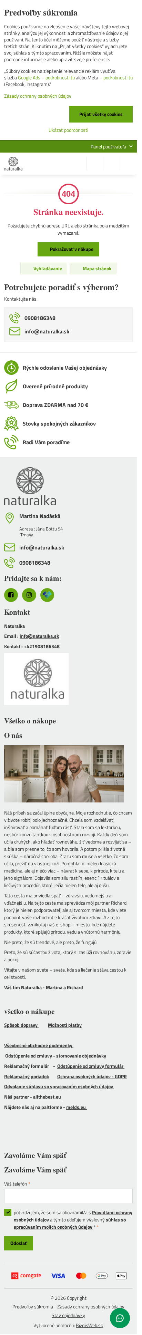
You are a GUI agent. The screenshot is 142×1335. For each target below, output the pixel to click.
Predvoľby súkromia (32, 1306)
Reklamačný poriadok (26, 1076)
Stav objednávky (68, 1315)
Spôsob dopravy (21, 1025)
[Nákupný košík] (111, 163)
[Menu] (128, 163)
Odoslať (18, 1243)
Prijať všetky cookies (101, 114)
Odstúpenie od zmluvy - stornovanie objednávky (55, 1055)
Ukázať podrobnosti (68, 130)
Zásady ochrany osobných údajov (90, 1306)
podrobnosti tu (60, 77)
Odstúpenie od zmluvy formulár (90, 1066)
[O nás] (68, 774)
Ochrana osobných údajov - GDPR (92, 1076)
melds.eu (76, 1107)
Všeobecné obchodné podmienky (38, 1045)
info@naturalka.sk (39, 636)
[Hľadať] (95, 163)
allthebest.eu (47, 1096)
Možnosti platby (65, 1025)
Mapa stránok (96, 268)
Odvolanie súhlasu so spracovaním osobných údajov (59, 1086)
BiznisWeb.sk (89, 1325)
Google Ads (29, 77)
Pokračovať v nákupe (71, 249)
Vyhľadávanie (47, 268)
